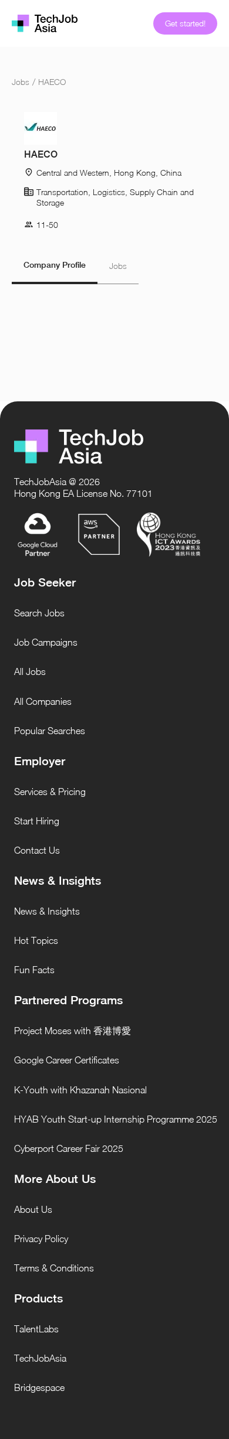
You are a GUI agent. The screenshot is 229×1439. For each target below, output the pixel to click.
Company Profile (54, 265)
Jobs (20, 82)
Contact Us (37, 850)
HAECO (52, 82)
